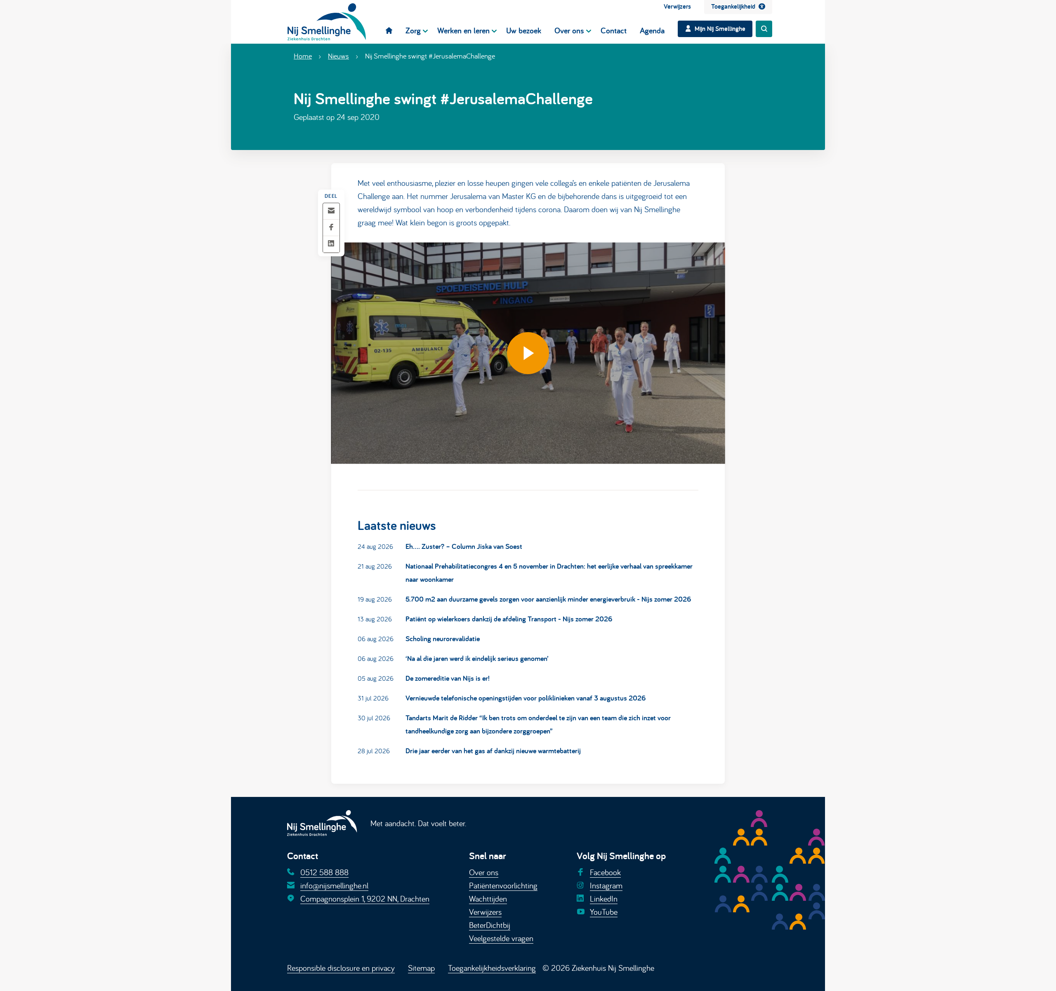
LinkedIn (604, 898)
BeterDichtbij (489, 925)
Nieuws (338, 56)
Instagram (606, 885)
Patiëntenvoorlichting (503, 885)
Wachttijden (488, 898)
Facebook (605, 872)
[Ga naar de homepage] (327, 21)
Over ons (483, 872)
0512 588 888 (324, 872)
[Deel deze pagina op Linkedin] (331, 244)
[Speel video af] (528, 353)
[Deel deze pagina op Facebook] (331, 227)
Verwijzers (485, 912)
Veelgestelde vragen (501, 938)
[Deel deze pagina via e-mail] (331, 211)
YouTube (604, 912)
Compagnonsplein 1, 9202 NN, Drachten (364, 898)
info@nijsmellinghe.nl (334, 885)
